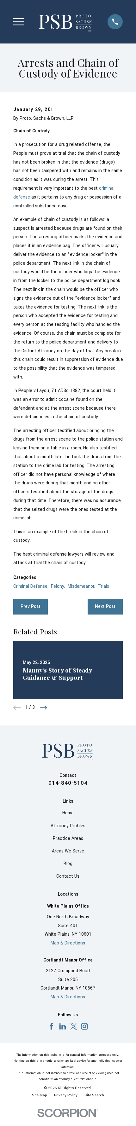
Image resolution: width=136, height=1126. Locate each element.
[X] (73, 1026)
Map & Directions (68, 943)
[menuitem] (39, 1095)
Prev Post (30, 606)
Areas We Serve (68, 851)
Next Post (105, 606)
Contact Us (67, 876)
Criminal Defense (30, 586)
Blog (68, 864)
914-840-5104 (68, 783)
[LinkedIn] (62, 1026)
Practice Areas (68, 838)
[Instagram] (84, 1026)
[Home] (65, 21)
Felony (57, 586)
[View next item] (43, 707)
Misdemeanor (81, 586)
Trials (103, 586)
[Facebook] (51, 1026)
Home (68, 813)
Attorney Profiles (68, 826)
